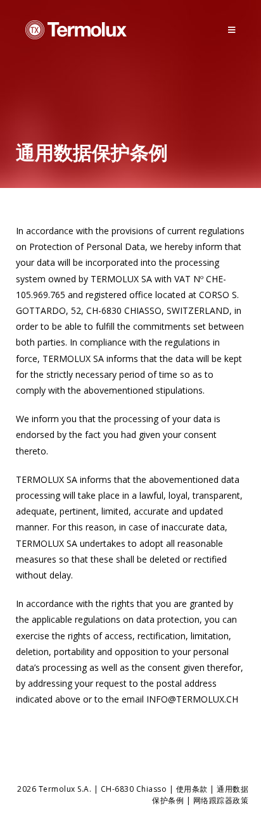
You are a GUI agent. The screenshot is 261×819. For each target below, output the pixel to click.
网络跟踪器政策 (221, 800)
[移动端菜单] (232, 29)
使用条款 (192, 789)
